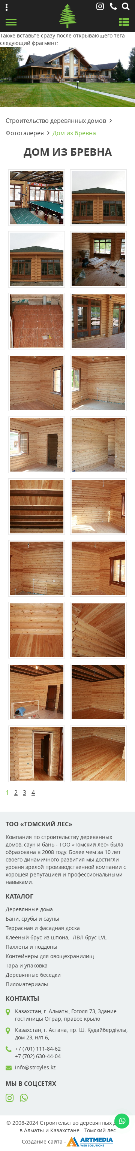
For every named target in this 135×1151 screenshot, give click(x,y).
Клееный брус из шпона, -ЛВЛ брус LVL (56, 937)
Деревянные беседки (33, 974)
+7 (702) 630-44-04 (38, 1056)
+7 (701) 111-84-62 (38, 1048)
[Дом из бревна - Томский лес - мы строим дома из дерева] (36, 197)
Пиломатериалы (27, 984)
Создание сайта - (44, 1141)
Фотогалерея (25, 133)
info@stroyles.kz (35, 1067)
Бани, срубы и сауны (32, 918)
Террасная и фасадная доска (43, 928)
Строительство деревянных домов (56, 120)
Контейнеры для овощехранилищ (50, 956)
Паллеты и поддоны (31, 946)
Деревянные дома (29, 909)
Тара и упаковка (27, 965)
